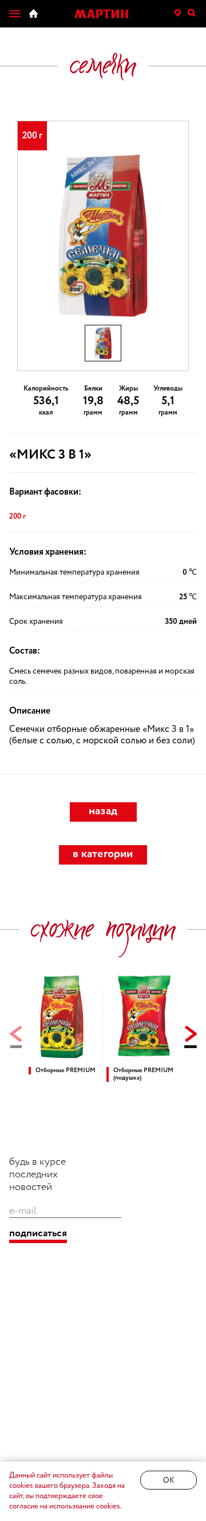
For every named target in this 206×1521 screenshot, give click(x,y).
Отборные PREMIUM (65, 1070)
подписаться (38, 1234)
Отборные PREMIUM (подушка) (143, 1074)
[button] (190, 1036)
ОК (168, 1480)
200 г (17, 516)
